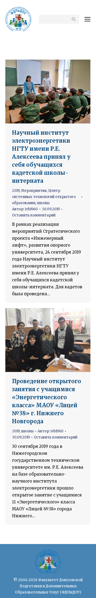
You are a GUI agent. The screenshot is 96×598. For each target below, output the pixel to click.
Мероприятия (34, 190)
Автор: (25, 209)
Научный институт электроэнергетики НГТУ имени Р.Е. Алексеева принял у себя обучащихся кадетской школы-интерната (41, 156)
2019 (15, 190)
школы (43, 203)
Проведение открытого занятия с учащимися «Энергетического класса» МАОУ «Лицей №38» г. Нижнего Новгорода (46, 401)
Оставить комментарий (33, 215)
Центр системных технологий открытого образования (44, 196)
